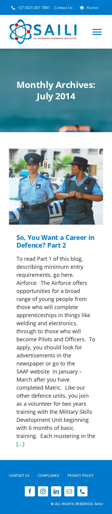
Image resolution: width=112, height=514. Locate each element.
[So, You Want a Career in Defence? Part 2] (56, 187)
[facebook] (30, 491)
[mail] (69, 491)
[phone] (82, 491)
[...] (20, 443)
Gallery (64, 186)
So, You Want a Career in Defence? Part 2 (48, 186)
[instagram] (43, 491)
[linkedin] (56, 491)
